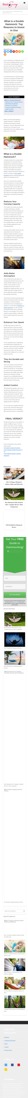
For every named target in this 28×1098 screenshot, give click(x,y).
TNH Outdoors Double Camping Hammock (12, 454)
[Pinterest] (13, 51)
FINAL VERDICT (9, 111)
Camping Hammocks (9, 1040)
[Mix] (19, 51)
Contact (6, 1047)
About (5, 1044)
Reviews (6, 1037)
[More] (5, 54)
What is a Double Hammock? (12, 100)
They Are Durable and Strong (13, 107)
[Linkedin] (11, 51)
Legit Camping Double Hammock (12, 450)
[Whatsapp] (22, 51)
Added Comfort (9, 109)
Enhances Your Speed (11, 105)
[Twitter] (8, 51)
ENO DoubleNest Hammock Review (13, 648)
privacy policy (15, 602)
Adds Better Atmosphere (11, 103)
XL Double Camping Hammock (12, 448)
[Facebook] (5, 51)
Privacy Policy (8, 1050)
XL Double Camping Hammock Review (13, 902)
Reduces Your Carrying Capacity (14, 102)
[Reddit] (16, 51)
